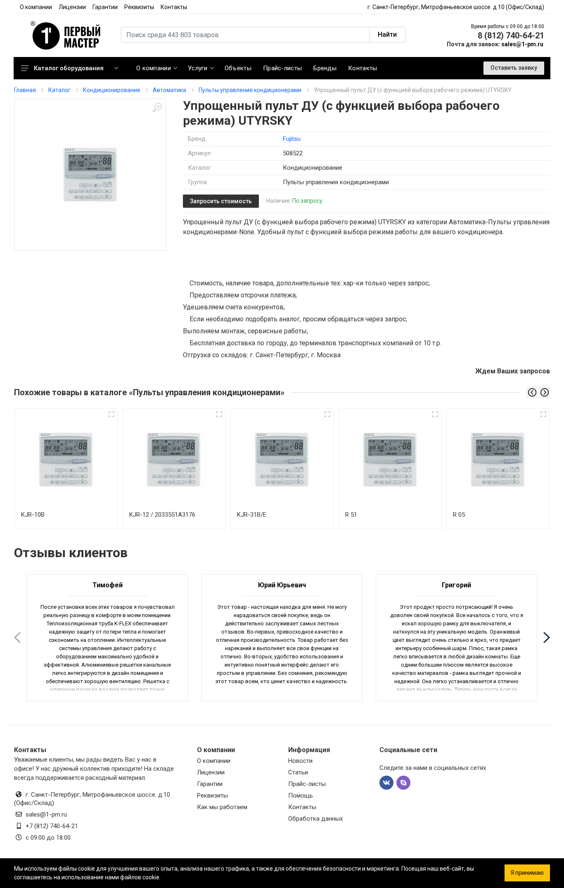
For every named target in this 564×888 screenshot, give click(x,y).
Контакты (174, 7)
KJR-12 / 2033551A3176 (162, 514)
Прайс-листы (307, 784)
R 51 (351, 514)
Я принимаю (527, 872)
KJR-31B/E (251, 514)
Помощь (300, 795)
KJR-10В (33, 514)
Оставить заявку (514, 67)
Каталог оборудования (69, 68)
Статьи (298, 772)
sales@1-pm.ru (522, 44)
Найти (387, 34)
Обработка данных (315, 818)
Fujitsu (292, 138)
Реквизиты (139, 7)
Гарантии (105, 7)
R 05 (459, 514)
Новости (300, 761)
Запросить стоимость (221, 201)
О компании (36, 7)
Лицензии (72, 7)
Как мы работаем (222, 807)
